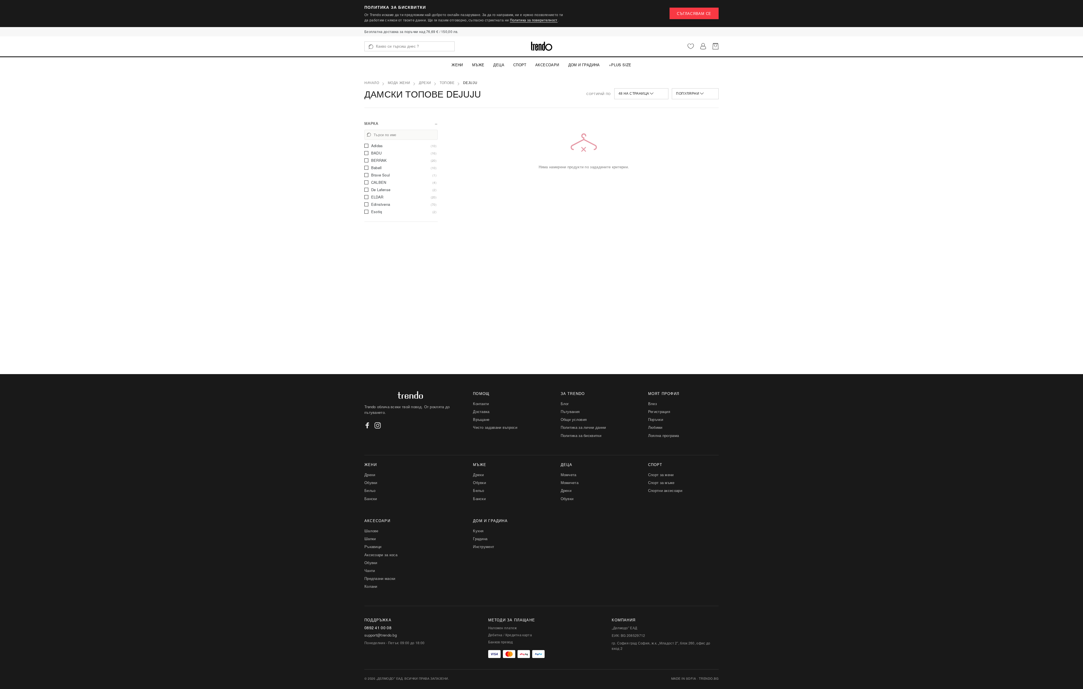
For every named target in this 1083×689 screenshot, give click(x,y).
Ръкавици (372, 546)
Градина (480, 538)
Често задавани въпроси (495, 427)
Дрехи (425, 83)
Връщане (481, 419)
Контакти (481, 403)
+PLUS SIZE (620, 64)
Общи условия (574, 419)
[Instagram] (378, 425)
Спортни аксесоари (665, 490)
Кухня (478, 530)
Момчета (568, 474)
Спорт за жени (661, 474)
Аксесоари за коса (380, 554)
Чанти (369, 570)
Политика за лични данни (583, 427)
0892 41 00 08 (377, 627)
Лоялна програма (663, 435)
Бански (370, 498)
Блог (565, 403)
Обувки (370, 482)
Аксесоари (547, 64)
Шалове (371, 530)
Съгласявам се (694, 13)
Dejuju (470, 83)
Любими (655, 427)
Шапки (370, 538)
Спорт (519, 64)
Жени (457, 64)
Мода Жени (399, 83)
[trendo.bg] (541, 46)
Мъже (478, 64)
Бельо (370, 490)
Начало (371, 83)
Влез (652, 403)
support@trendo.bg (380, 635)
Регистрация (659, 411)
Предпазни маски (379, 578)
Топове (447, 83)
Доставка (481, 411)
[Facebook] (367, 425)
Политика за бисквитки (581, 435)
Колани (370, 586)
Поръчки (655, 419)
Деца (498, 64)
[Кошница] (715, 46)
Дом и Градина (584, 64)
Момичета (569, 482)
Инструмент (483, 546)
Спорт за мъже (661, 482)
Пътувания (570, 411)
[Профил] (703, 46)
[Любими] (691, 46)
